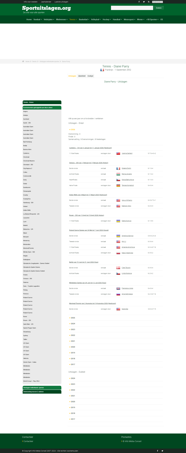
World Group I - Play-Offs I (31, 381)
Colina (25, 172)
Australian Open (28, 126)
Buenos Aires (27, 149)
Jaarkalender (46, 2)
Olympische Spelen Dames (31, 267)
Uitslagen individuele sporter (49, 61)
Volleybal (95, 19)
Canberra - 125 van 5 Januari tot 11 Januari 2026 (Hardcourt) (90, 148)
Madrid (25, 225)
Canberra (26, 153)
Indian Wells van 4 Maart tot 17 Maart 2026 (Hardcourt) (88, 195)
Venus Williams (127, 200)
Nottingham (26, 259)
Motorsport (129, 19)
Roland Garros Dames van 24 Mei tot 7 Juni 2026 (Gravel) (89, 230)
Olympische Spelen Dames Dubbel (34, 271)
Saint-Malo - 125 (28, 324)
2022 (73, 335)
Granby (25, 195)
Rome (25, 316)
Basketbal (83, 19)
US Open (26, 343)
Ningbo (25, 256)
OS (161, 19)
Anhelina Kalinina (127, 236)
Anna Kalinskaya (127, 294)
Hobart (25, 206)
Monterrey (26, 240)
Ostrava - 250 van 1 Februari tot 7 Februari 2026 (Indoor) (88, 163)
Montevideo (26, 244)
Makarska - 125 (28, 229)
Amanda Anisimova (128, 247)
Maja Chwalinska (127, 253)
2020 (73, 347)
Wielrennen (61, 19)
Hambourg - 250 (28, 202)
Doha (25, 180)
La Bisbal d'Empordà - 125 (31, 214)
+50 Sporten (151, 19)
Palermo (25, 282)
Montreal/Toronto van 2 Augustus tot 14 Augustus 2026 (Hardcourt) (92, 303)
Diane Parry (66, 61)
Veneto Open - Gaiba (29, 362)
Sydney (25, 335)
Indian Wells (27, 210)
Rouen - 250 (27, 320)
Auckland (26, 119)
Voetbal (37, 19)
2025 (73, 318)
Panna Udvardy (127, 174)
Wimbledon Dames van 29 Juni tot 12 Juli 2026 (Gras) (87, 283)
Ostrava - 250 (27, 278)
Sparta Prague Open (29, 328)
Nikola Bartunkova (128, 180)
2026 (73, 129)
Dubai (25, 183)
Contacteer (28, 441)
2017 (73, 364)
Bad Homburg (27, 142)
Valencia (25, 358)
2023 (73, 329)
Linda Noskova (127, 273)
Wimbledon (26, 366)
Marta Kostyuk (126, 221)
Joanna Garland (127, 153)
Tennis (72, 19)
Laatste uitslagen (61, 2)
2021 (73, 341)
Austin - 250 (27, 123)
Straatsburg (26, 331)
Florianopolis (27, 191)
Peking (25, 290)
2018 (73, 358)
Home (29, 19)
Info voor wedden (30, 2)
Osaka (25, 274)
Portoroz (26, 293)
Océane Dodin (126, 168)
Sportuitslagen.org (31, 8)
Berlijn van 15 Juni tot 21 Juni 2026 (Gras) (83, 262)
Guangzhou (26, 199)
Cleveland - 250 (28, 164)
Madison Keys (126, 206)
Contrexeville (27, 176)
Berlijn (25, 145)
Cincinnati (26, 157)
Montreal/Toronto (28, 248)
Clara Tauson (126, 268)
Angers (25, 111)
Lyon (24, 221)
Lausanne (26, 218)
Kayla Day (125, 309)
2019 (73, 352)
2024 (73, 323)
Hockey (106, 19)
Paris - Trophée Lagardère (31, 286)
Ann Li (124, 241)
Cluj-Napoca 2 (27, 168)
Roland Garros (27, 297)
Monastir (26, 237)
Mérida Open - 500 (29, 252)
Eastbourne (26, 187)
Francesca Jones (127, 288)
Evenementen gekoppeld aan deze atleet (37, 108)
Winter (140, 19)
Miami (25, 233)
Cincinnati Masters (29, 161)
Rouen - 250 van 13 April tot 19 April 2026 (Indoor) (86, 215)
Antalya (25, 115)
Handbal (116, 19)
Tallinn (25, 339)
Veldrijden (48, 19)
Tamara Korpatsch (128, 185)
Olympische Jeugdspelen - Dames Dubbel (36, 263)
